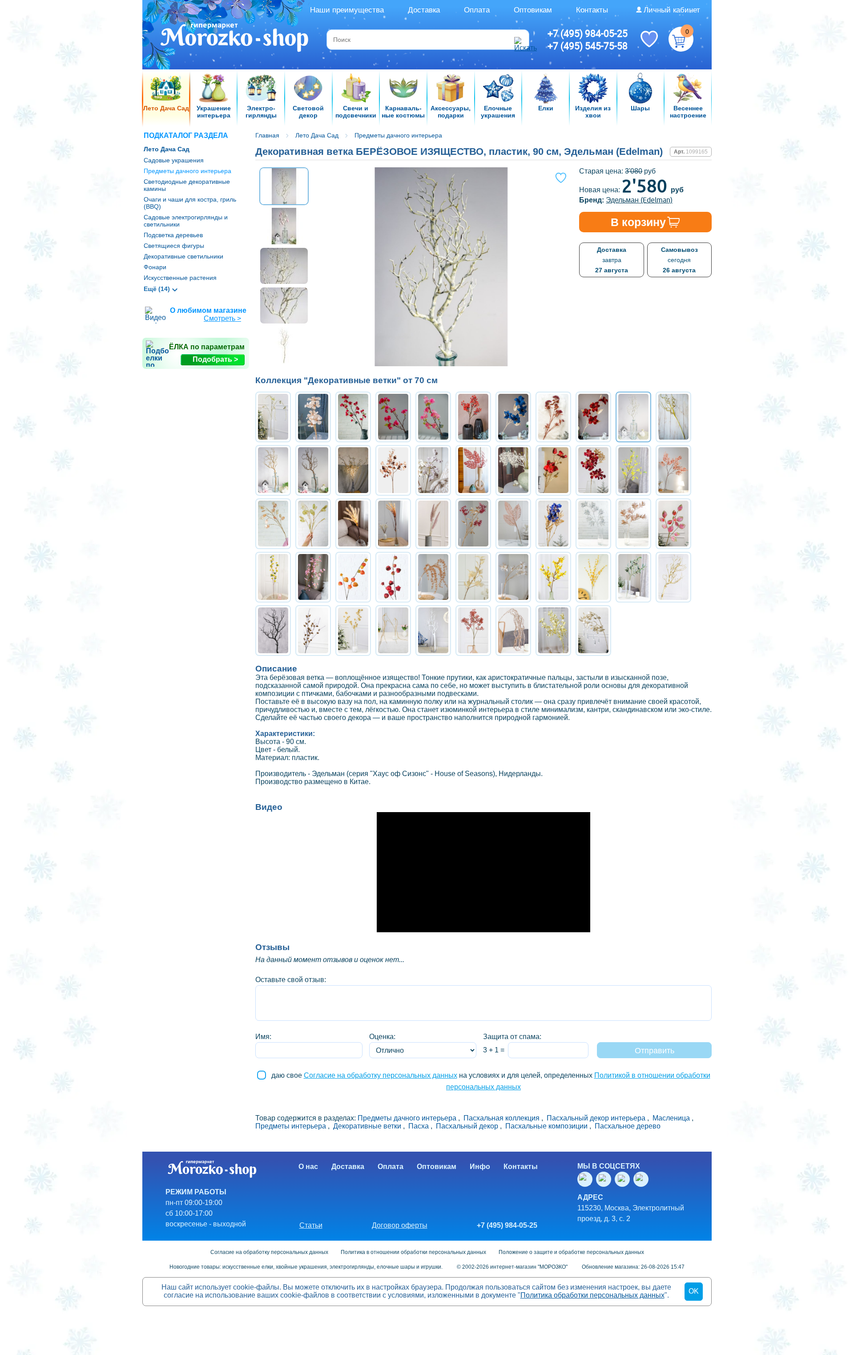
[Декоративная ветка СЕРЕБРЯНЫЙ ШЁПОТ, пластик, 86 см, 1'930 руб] (273, 417)
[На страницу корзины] (681, 39)
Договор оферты (399, 1225)
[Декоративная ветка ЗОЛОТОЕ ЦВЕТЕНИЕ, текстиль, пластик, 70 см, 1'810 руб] (313, 417)
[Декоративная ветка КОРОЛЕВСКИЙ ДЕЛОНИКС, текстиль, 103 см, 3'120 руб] (593, 470)
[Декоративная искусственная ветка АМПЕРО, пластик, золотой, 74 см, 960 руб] (633, 523)
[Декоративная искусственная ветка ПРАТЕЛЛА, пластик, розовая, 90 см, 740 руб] (513, 630)
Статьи (310, 1225)
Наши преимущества (347, 10)
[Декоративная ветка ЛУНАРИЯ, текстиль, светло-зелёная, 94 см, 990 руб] (313, 523)
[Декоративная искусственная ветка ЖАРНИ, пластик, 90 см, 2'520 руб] (473, 630)
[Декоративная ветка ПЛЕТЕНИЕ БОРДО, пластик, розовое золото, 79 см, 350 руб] (513, 523)
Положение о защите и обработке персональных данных (571, 1252)
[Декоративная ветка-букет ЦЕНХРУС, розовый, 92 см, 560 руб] (433, 523)
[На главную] (235, 38)
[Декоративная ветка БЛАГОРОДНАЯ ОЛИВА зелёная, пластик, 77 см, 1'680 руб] (633, 577)
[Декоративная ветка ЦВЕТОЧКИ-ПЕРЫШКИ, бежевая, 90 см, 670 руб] (433, 470)
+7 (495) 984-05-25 (588, 33)
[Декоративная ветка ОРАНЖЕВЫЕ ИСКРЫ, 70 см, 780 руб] (473, 417)
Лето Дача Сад (166, 149)
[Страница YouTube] (605, 1179)
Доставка (424, 10)
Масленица (671, 1118)
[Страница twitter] (624, 1179)
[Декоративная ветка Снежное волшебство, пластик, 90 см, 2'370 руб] (513, 470)
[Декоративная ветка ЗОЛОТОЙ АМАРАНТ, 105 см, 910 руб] (393, 630)
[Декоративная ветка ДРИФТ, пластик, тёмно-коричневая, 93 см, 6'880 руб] (313, 470)
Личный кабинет (672, 10)
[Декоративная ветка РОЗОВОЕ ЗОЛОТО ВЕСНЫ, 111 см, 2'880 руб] (553, 417)
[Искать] (520, 39)
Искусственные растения (180, 277)
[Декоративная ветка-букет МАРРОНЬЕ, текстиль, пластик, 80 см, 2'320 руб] (473, 523)
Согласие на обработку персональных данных (380, 1075)
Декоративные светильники (183, 256)
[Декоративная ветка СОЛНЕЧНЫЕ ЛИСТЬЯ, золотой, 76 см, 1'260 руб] (473, 577)
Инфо (480, 1166)
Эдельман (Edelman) (639, 200)
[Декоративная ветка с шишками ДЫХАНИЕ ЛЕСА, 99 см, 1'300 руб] (313, 630)
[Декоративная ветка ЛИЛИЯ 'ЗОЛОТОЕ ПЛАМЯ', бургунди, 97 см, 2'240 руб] (593, 417)
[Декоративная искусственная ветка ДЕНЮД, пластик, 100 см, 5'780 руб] (433, 630)
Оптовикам (533, 10)
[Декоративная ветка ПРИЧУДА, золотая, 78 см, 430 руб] (673, 417)
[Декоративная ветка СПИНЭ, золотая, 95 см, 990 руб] (433, 577)
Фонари (155, 267)
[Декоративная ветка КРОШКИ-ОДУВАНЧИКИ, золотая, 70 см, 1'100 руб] (353, 630)
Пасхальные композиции (546, 1126)
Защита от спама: (512, 1036)
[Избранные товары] (649, 38)
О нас (308, 1166)
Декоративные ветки (367, 1126)
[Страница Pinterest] (642, 1179)
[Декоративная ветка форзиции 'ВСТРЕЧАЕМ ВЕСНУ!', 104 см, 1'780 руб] (633, 470)
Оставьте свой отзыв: (290, 979)
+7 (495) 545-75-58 (588, 46)
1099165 (697, 152)
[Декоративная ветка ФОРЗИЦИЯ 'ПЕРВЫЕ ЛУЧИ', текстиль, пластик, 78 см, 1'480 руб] (553, 577)
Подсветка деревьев (173, 235)
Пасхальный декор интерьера (596, 1118)
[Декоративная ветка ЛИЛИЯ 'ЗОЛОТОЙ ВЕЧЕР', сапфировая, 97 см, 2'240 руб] (513, 417)
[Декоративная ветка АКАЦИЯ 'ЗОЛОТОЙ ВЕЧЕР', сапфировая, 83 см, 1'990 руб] (553, 523)
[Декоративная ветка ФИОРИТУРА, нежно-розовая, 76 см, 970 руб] (433, 417)
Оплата (477, 10)
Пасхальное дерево (628, 1126)
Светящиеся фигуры (174, 245)
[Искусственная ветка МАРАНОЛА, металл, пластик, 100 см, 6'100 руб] (273, 630)
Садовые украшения (174, 160)
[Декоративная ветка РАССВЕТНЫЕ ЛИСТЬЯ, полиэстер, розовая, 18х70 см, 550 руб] (673, 523)
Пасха (418, 1126)
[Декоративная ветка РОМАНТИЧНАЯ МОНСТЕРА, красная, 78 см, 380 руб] (473, 470)
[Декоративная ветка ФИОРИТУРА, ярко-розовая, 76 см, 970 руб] (393, 417)
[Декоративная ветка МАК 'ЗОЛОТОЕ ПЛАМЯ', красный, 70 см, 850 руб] (553, 470)
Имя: (263, 1036)
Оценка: (382, 1036)
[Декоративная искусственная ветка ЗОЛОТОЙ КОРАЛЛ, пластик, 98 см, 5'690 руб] (673, 577)
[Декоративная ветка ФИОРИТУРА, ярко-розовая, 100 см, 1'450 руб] (353, 417)
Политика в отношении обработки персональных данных (413, 1252)
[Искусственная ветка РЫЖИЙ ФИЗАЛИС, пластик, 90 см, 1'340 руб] (353, 577)
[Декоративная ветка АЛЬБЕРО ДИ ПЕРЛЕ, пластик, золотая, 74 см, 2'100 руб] (553, 630)
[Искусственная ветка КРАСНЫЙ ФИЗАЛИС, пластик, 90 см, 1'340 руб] (393, 577)
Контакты (592, 10)
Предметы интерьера (290, 1126)
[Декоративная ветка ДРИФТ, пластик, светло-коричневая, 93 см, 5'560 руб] (273, 470)
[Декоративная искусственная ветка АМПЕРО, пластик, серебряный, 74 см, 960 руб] (593, 523)
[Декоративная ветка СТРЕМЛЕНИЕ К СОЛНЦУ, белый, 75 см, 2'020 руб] (513, 577)
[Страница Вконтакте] (586, 1179)
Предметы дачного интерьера (187, 170)
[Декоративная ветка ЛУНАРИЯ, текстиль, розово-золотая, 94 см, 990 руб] (273, 523)
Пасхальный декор (467, 1126)
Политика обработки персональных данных (592, 1295)
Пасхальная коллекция (501, 1118)
